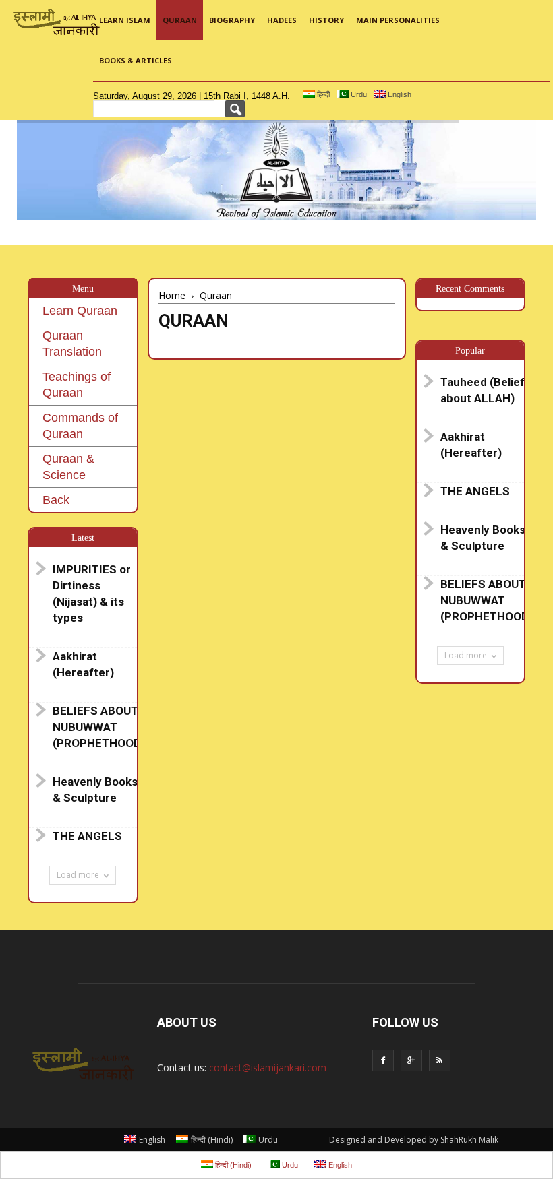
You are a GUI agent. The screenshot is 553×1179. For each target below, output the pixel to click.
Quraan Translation (72, 343)
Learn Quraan (79, 310)
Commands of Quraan (80, 426)
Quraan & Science (68, 467)
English (398, 94)
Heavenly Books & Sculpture (95, 789)
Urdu (358, 94)
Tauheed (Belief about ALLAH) (482, 390)
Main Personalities (398, 20)
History (326, 20)
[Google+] (411, 1060)
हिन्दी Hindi (212, 1139)
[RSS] (439, 1060)
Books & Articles (135, 60)
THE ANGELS (87, 836)
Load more (78, 875)
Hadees (282, 20)
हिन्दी (322, 94)
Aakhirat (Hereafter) (83, 664)
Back (55, 500)
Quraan (180, 20)
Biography (232, 20)
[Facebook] (383, 1060)
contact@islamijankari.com (267, 1067)
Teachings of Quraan (76, 385)
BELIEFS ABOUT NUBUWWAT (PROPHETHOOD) (98, 727)
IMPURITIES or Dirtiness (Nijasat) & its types (92, 594)
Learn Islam (124, 20)
